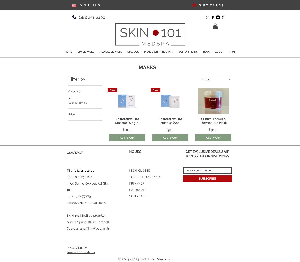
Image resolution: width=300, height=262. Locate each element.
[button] (215, 26)
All (69, 98)
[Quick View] (213, 101)
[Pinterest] (223, 17)
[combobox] (216, 79)
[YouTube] (218, 17)
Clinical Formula (77, 102)
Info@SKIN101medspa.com (86, 202)
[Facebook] (213, 17)
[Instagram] (208, 17)
